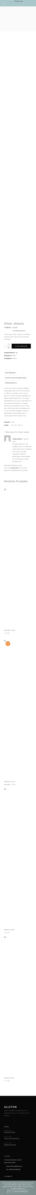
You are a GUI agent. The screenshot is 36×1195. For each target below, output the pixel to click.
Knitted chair (9, 1078)
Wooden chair (9, 630)
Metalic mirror (9, 782)
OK (9, 1191)
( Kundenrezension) (18, 331)
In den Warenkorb (21, 346)
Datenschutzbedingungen (20, 1191)
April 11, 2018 (7, 1136)
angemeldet (14, 468)
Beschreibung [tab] (10, 373)
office (15, 358)
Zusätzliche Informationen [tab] (15, 378)
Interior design (9, 1132)
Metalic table (9, 930)
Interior (14, 355)
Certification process (11, 1139)
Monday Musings (10, 1145)
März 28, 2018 (7, 1130)
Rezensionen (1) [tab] (11, 383)
